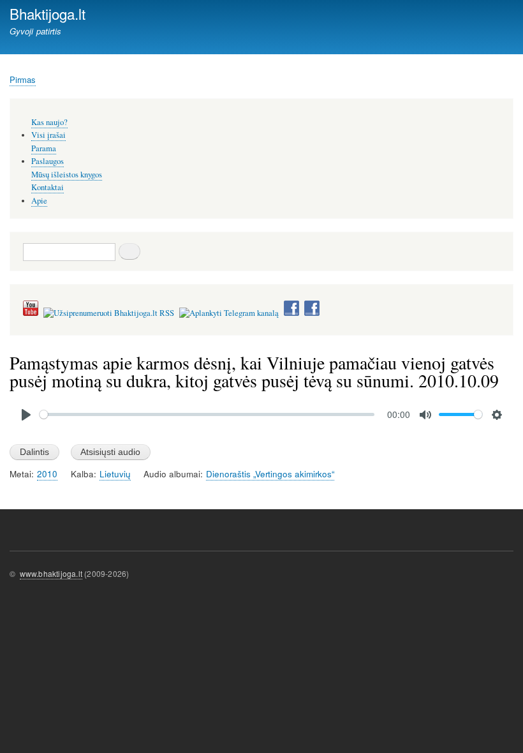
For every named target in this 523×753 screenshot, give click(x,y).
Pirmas (23, 79)
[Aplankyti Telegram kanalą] (229, 313)
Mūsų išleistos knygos (66, 174)
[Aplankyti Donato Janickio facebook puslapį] (291, 313)
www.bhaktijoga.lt (51, 573)
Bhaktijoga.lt (47, 13)
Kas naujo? (49, 122)
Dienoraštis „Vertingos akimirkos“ (270, 474)
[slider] (207, 414)
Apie (39, 200)
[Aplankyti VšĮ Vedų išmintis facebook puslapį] (312, 313)
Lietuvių (115, 474)
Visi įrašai (48, 135)
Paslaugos (47, 161)
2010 (47, 474)
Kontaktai (47, 187)
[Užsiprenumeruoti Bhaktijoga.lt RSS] (108, 313)
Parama (43, 148)
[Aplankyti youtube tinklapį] (30, 313)
